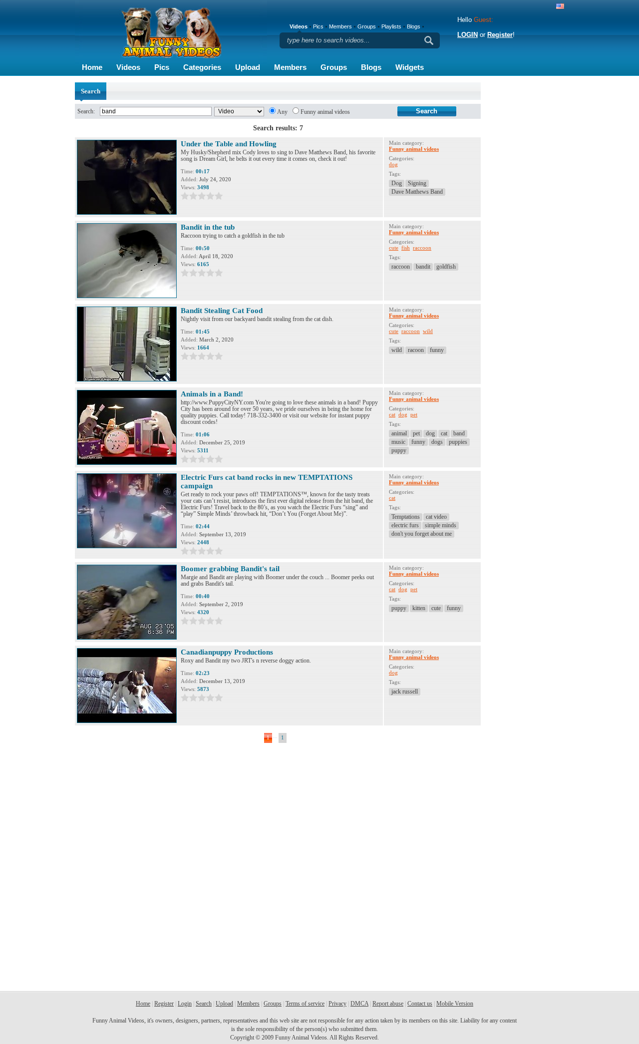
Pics (161, 67)
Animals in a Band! (212, 394)
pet (413, 414)
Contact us (419, 1003)
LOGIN (467, 34)
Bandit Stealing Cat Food (222, 311)
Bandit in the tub (208, 227)
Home (92, 67)
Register (500, 34)
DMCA (359, 1003)
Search (204, 1003)
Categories (202, 67)
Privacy (337, 1003)
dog (393, 164)
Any (282, 111)
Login (185, 1003)
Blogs (371, 67)
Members (290, 67)
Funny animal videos (325, 111)
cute (393, 248)
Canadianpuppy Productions (227, 652)
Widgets (409, 67)
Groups (333, 67)
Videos (128, 67)
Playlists (391, 26)
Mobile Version (454, 1003)
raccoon (422, 248)
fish (405, 248)
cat (392, 414)
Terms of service (305, 1003)
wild (428, 331)
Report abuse (387, 1003)
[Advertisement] (524, 232)
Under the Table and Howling (229, 144)
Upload (247, 67)
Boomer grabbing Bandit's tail (230, 569)
